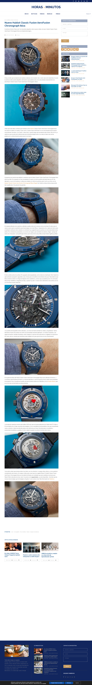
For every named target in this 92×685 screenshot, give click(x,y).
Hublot (28, 531)
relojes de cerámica (34, 531)
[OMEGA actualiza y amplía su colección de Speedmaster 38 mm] (49, 547)
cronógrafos (16, 531)
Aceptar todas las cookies (56, 683)
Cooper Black (51, 381)
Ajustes (77, 683)
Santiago (73, 60)
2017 (12, 531)
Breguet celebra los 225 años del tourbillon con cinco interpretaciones (79, 58)
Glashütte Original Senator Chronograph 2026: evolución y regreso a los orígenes (78, 65)
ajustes (44, 683)
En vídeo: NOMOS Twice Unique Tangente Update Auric (12, 555)
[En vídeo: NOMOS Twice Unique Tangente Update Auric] (13, 547)
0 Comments (15, 560)
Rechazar (69, 683)
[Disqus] (31, 582)
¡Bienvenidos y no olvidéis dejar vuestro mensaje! (15, 670)
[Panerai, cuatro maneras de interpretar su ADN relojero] (31, 547)
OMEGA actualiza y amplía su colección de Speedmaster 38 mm (49, 555)
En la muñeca (23, 531)
